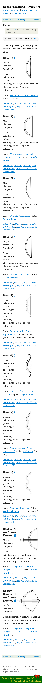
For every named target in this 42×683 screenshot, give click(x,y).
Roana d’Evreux (10, 219)
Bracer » (36, 20)
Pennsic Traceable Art (20, 216)
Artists (6, 13)
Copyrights (7, 672)
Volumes (15, 10)
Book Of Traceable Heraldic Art (15, 667)
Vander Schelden (11, 511)
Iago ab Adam (27, 394)
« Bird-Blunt (8, 20)
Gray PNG (27, 103)
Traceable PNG (30, 106)
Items (34, 39)
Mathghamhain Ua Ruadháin (27, 681)
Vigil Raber (28, 451)
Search (22, 13)
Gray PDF (20, 106)
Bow (15, 30)
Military (21, 20)
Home (6, 10)
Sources (33, 10)
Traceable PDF (9, 109)
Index (24, 10)
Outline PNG (8, 103)
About (14, 13)
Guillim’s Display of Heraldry (24, 95)
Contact (16, 672)
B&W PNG (18, 103)
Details (27, 39)
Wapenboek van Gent (20, 508)
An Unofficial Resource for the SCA (18, 678)
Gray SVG (11, 106)
